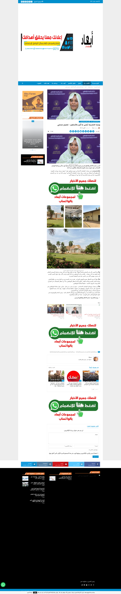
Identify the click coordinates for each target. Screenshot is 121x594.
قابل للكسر (71, 83)
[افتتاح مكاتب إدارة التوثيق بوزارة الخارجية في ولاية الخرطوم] (55, 309)
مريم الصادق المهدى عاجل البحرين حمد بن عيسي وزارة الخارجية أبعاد (95, 121)
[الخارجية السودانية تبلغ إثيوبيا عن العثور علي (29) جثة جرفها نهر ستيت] (91, 309)
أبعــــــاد (63, 83)
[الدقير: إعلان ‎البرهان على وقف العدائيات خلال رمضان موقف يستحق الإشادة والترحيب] (25, 484)
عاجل (79, 83)
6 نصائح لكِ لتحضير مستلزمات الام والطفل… (29, 160)
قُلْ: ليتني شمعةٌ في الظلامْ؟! (33, 144)
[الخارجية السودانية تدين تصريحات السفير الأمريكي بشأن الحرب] (25, 490)
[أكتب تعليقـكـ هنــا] (48, 131)
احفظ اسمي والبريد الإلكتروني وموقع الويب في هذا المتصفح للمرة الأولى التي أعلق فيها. (73, 453)
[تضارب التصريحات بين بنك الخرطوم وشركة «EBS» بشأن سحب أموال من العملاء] (73, 376)
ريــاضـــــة (54, 83)
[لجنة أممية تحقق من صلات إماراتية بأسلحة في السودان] (91, 376)
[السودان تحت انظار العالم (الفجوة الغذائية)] (25, 496)
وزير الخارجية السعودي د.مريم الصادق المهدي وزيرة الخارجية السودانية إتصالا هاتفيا (84, 121)
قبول (35, 592)
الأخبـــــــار (87, 83)
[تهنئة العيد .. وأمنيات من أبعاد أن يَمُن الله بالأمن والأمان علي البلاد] (25, 478)
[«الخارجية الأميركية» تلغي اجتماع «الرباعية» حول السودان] (73, 309)
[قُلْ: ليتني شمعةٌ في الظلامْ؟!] (32, 134)
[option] (32, 134)
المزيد (39, 83)
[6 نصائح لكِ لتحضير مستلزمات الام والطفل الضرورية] (40, 161)
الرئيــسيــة (95, 83)
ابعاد (97, 380)
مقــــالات (46, 83)
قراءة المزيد (29, 592)
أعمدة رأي (33, 121)
